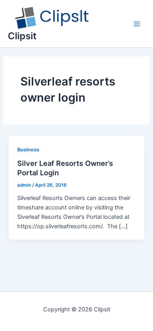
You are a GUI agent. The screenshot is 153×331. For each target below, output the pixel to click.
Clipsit (22, 36)
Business (28, 150)
